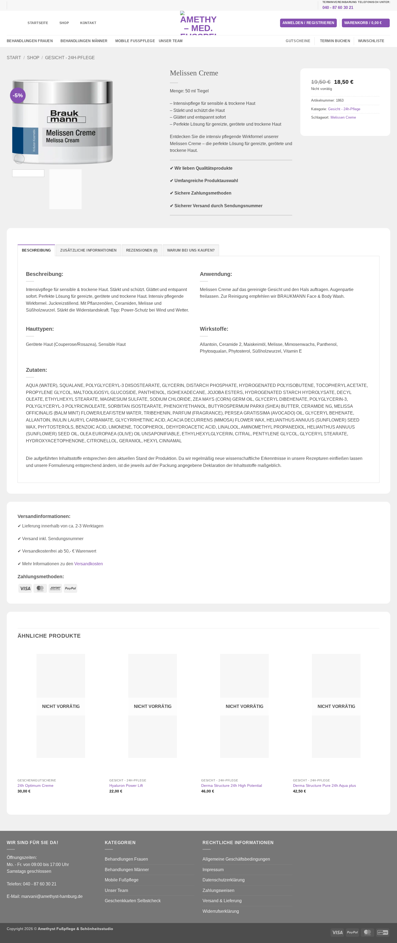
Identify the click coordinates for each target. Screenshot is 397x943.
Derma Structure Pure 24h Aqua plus (324, 785)
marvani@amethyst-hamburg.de (52, 896)
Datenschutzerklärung (224, 880)
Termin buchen (335, 41)
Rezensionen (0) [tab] (142, 250)
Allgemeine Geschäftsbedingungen (236, 859)
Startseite (38, 23)
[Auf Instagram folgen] (190, 41)
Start (14, 57)
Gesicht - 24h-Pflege (70, 57)
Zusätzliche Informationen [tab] (88, 250)
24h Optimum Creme (35, 785)
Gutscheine (298, 41)
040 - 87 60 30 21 (338, 7)
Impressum (213, 869)
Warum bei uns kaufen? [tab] (191, 250)
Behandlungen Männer (83, 41)
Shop (64, 23)
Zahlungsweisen (218, 890)
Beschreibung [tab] (36, 250)
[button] (308, 23)
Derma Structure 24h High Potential (231, 785)
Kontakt (88, 23)
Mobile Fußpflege (135, 41)
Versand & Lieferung (222, 900)
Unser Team (171, 41)
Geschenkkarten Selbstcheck (133, 900)
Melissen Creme (343, 117)
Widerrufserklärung (221, 911)
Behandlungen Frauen (30, 41)
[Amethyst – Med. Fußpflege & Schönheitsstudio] (198, 23)
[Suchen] (14, 23)
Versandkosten (88, 563)
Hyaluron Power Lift (126, 785)
